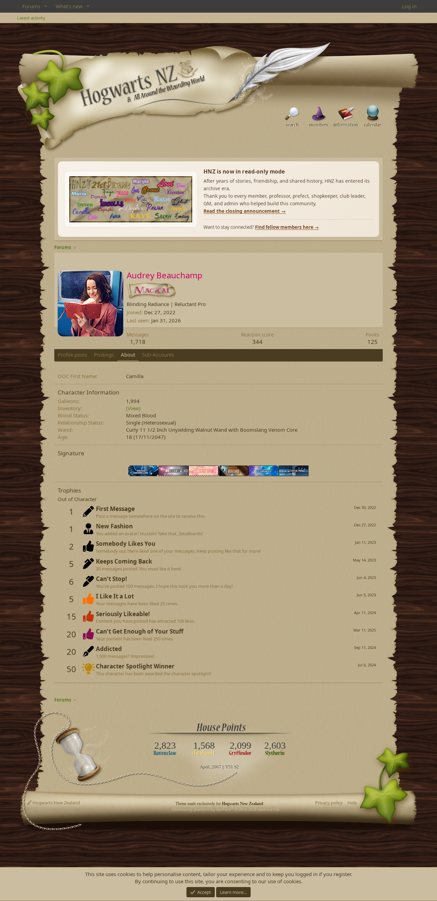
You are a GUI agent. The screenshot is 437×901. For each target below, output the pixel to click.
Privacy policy (329, 803)
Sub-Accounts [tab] (158, 354)
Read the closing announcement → (244, 211)
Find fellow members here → (287, 227)
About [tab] (128, 354)
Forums (31, 6)
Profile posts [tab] (72, 354)
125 (372, 342)
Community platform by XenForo (226, 809)
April (205, 767)
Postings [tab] (104, 354)
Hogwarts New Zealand (55, 803)
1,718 (137, 342)
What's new (69, 6)
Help (352, 803)
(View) (133, 408)
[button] (46, 6)
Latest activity (31, 18)
